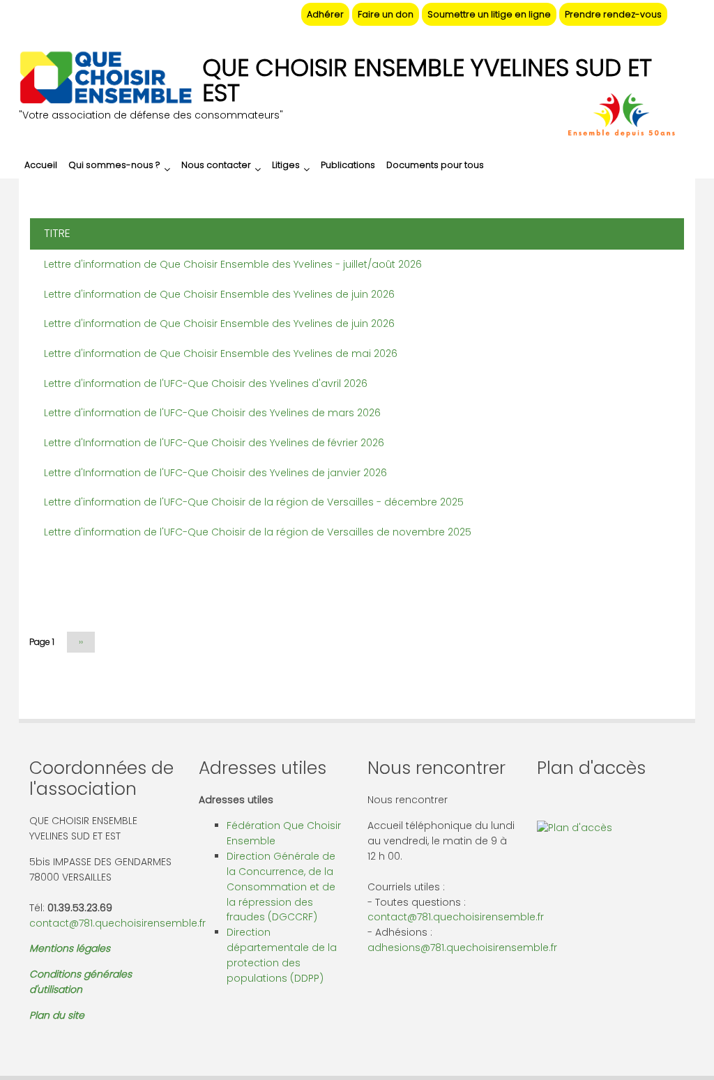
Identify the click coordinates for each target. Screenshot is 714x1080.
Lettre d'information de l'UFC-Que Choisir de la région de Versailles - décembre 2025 (254, 502)
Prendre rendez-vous (613, 14)
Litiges (286, 165)
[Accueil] (105, 79)
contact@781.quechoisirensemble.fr (117, 923)
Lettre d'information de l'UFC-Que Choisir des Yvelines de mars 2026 (212, 413)
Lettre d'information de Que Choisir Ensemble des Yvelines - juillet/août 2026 (233, 264)
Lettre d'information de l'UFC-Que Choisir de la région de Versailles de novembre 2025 (257, 532)
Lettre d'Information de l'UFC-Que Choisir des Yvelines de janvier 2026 (215, 473)
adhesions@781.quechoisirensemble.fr (462, 947)
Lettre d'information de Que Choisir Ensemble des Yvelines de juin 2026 (219, 294)
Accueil (40, 165)
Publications (348, 165)
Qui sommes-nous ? (114, 165)
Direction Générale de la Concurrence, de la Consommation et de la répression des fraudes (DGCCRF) (281, 887)
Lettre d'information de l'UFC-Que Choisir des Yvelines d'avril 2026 (205, 383)
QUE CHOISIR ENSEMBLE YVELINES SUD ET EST (427, 80)
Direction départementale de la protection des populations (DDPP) (282, 955)
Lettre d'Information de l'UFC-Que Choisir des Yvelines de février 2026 (214, 443)
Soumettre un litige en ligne (489, 14)
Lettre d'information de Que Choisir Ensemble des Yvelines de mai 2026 (220, 353)
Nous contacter (216, 165)
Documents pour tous (435, 165)
